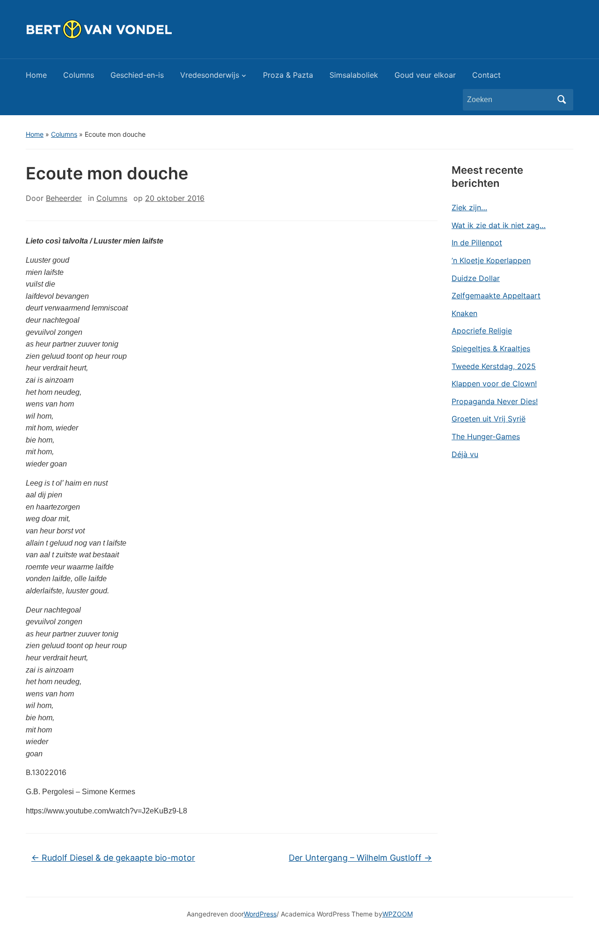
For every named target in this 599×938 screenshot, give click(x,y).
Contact (486, 75)
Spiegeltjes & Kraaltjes (491, 348)
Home (36, 75)
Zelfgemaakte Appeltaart (496, 295)
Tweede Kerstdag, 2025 (494, 366)
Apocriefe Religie (482, 330)
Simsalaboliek (353, 75)
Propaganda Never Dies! (495, 401)
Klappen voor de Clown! (494, 383)
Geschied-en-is (137, 75)
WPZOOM (397, 914)
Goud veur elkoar (425, 75)
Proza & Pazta (288, 75)
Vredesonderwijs (209, 75)
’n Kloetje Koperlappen (491, 260)
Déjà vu (465, 454)
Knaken (464, 313)
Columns (78, 75)
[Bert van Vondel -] (122, 28)
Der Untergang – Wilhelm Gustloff (360, 858)
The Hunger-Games (486, 436)
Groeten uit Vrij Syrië (489, 418)
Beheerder (64, 198)
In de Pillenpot (477, 242)
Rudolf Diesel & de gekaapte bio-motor (113, 858)
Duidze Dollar (476, 278)
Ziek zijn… (469, 207)
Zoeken (562, 99)
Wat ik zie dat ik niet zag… (499, 225)
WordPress (260, 914)
